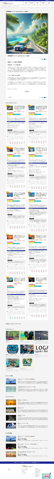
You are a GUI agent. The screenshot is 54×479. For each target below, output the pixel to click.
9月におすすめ (37, 138)
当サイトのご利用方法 (38, 470)
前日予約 (12, 136)
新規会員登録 (46, 0)
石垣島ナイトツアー (20, 170)
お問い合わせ (37, 476)
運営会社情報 (37, 475)
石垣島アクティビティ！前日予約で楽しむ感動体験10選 (26, 379)
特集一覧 (6, 6)
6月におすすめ (41, 137)
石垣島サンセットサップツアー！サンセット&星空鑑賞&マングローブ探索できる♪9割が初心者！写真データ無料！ (41, 236)
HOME (3, 6)
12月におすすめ (33, 139)
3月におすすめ (21, 137)
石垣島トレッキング (38, 170)
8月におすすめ (32, 138)
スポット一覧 (23, 472)
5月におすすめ (37, 137)
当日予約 (9, 136)
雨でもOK (37, 139)
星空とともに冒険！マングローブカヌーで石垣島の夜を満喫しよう (28, 444)
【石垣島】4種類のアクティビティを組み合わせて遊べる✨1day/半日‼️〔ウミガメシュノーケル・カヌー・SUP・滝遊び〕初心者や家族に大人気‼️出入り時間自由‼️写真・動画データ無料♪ (41, 149)
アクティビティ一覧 (24, 470)
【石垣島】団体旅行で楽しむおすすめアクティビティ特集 (26, 386)
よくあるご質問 (37, 472)
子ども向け (15, 136)
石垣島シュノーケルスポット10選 (23, 423)
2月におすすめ (17, 137)
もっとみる (16, 134)
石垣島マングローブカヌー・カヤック (18, 171)
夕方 (24, 136)
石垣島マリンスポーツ (15, 126)
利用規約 (36, 473)
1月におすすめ (12, 137)
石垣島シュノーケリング (32, 125)
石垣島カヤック (9, 126)
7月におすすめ (22, 181)
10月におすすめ (42, 138)
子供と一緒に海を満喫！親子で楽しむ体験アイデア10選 (26, 451)
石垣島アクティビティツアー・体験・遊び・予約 (13, 303)
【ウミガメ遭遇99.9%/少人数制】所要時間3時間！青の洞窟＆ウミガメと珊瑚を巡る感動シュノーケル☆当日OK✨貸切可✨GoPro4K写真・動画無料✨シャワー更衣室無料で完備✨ (41, 108)
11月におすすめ (22, 182)
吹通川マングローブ (21, 407)
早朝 (22, 136)
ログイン (50, 0)
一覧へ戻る (10, 97)
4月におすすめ (32, 137)
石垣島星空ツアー (14, 170)
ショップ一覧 (23, 473)
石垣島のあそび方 (37, 471)
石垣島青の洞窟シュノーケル (32, 128)
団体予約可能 (19, 136)
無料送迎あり (15, 220)
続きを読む (27, 91)
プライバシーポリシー (38, 474)
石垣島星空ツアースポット (22, 415)
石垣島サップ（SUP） (32, 170)
